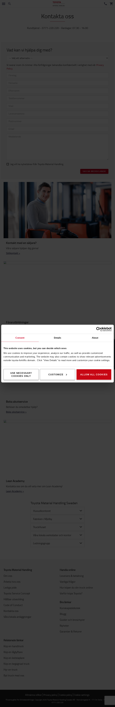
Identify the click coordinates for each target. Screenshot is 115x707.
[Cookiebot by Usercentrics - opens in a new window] (98, 329)
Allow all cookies (94, 374)
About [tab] (95, 337)
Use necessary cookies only (21, 374)
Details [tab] (57, 337)
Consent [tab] (19, 337)
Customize (55, 374)
